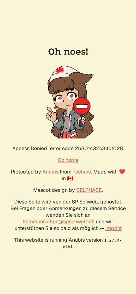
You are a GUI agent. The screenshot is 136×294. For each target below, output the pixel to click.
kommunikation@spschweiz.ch (59, 221)
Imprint (113, 228)
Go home (68, 160)
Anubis (50, 171)
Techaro (82, 171)
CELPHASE (89, 190)
